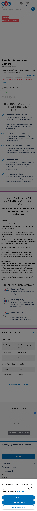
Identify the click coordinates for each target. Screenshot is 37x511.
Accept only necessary (18, 502)
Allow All (18, 497)
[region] (18, 495)
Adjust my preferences (18, 507)
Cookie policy (20, 491)
